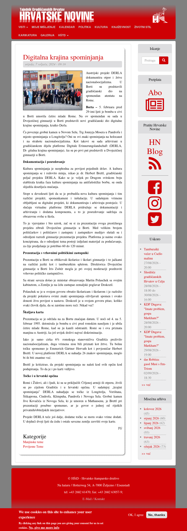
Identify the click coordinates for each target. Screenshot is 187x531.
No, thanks (156, 515)
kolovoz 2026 (152, 409)
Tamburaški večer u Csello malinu (153, 253)
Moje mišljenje (43, 27)
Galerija (48, 35)
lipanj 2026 (151, 423)
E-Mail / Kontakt (94, 499)
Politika (84, 27)
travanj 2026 (152, 437)
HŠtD (62, 35)
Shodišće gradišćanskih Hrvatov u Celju (154, 276)
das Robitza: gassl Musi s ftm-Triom (155, 364)
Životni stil (142, 27)
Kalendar (67, 27)
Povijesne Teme (33, 446)
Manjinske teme (33, 442)
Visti (22, 27)
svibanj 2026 (152, 428)
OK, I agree (135, 515)
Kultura (101, 27)
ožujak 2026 (152, 446)
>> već (146, 384)
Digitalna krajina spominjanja (63, 56)
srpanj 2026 (151, 418)
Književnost (121, 27)
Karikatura (27, 35)
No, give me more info (44, 527)
